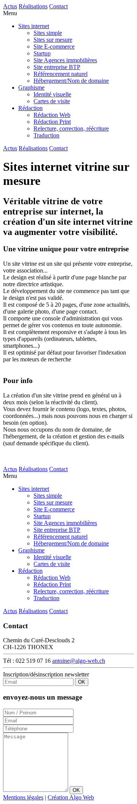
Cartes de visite (51, 101)
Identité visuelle (52, 94)
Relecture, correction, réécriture (71, 128)
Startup (42, 53)
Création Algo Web (71, 797)
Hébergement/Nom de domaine (71, 80)
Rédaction (30, 108)
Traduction (46, 135)
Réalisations (33, 6)
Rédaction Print (52, 121)
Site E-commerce (54, 46)
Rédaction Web (51, 115)
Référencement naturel (60, 74)
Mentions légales (23, 797)
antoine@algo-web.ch (78, 660)
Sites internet (33, 26)
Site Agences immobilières (65, 60)
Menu (10, 13)
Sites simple (47, 33)
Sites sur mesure (52, 39)
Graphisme (31, 87)
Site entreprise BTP (56, 67)
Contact (58, 6)
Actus (10, 6)
